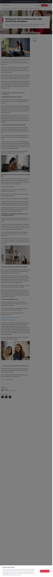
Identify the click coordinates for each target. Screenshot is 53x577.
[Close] (50, 568)
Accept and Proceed (44, 571)
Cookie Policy (6, 573)
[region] (26, 571)
